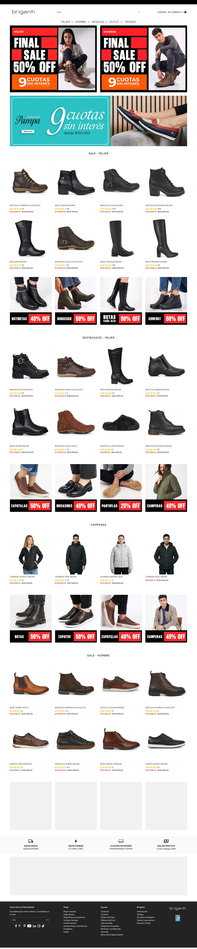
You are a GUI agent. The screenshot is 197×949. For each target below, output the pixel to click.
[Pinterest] (24, 926)
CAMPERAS (98, 524)
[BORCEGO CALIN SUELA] (76, 423)
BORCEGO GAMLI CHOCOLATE (69, 390)
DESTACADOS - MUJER (98, 337)
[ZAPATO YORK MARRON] (30, 741)
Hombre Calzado (70, 920)
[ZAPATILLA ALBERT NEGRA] (76, 741)
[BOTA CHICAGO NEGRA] (121, 239)
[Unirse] (47, 920)
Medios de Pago (108, 917)
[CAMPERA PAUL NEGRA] (166, 553)
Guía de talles (106, 923)
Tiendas (140, 914)
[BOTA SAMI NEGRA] (30, 239)
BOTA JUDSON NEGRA (65, 205)
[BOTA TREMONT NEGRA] (166, 239)
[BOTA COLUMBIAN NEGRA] (166, 366)
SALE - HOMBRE (98, 655)
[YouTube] (29, 926)
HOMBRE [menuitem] (80, 21)
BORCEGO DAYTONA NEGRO (158, 446)
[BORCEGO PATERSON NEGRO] (166, 182)
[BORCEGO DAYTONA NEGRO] (166, 423)
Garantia (104, 932)
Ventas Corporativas (145, 920)
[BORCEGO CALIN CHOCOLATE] (76, 239)
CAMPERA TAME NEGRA (66, 577)
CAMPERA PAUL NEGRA (156, 577)
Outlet (66, 932)
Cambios (104, 914)
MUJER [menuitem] (65, 21)
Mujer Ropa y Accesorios (74, 917)
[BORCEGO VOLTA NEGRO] (30, 366)
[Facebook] (16, 926)
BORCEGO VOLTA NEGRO (21, 390)
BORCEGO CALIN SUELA (66, 446)
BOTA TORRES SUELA (19, 707)
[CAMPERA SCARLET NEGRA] (30, 553)
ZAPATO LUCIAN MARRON (112, 707)
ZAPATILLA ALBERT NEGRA (67, 764)
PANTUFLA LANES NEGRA (112, 446)
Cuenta (161, 12)
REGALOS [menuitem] (98, 21)
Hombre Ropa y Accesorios (75, 926)
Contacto (105, 911)
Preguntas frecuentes (110, 926)
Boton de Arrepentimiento (112, 935)
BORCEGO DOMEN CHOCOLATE (160, 707)
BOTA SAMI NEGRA (18, 262)
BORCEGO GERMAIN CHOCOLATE (70, 707)
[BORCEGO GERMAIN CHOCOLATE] (76, 684)
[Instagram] (39, 926)
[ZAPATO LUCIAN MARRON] (121, 684)
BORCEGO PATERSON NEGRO (159, 205)
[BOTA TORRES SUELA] (30, 684)
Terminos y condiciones (111, 929)
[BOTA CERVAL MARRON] (121, 741)
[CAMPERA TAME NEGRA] (76, 553)
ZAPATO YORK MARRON (21, 764)
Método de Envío (108, 920)
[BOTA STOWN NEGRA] (30, 423)
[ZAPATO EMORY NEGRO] (166, 741)
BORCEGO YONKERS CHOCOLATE (25, 205)
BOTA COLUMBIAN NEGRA (157, 390)
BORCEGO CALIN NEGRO (111, 205)
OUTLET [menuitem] (114, 21)
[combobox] (98, 12)
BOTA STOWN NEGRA (19, 446)
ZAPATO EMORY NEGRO (156, 764)
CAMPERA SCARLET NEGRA (22, 577)
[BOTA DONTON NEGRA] (121, 366)
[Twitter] (20, 926)
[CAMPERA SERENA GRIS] (121, 553)
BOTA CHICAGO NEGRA (111, 262)
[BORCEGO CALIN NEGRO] (121, 182)
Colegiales (67, 929)
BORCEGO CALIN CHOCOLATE (69, 262)
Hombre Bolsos (70, 923)
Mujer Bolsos (68, 914)
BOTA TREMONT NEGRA (156, 262)
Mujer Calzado (69, 911)
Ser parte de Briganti (145, 917)
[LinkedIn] (34, 926)
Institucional (142, 911)
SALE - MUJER (98, 153)
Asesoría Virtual (143, 923)
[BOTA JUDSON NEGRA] (76, 182)
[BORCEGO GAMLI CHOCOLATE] (76, 366)
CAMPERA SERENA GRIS (111, 577)
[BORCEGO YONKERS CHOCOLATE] (30, 182)
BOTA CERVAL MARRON (111, 764)
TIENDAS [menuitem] (130, 21)
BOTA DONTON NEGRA (110, 390)
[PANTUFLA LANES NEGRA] (121, 423)
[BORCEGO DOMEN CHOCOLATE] (166, 684)
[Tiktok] (43, 926)
